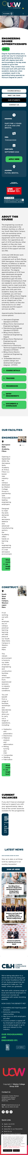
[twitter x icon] (7, 1111)
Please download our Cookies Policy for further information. (13, 1147)
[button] (23, 13)
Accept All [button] (16, 1150)
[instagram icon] (11, 1111)
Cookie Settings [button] (7, 1150)
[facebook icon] (3, 1111)
